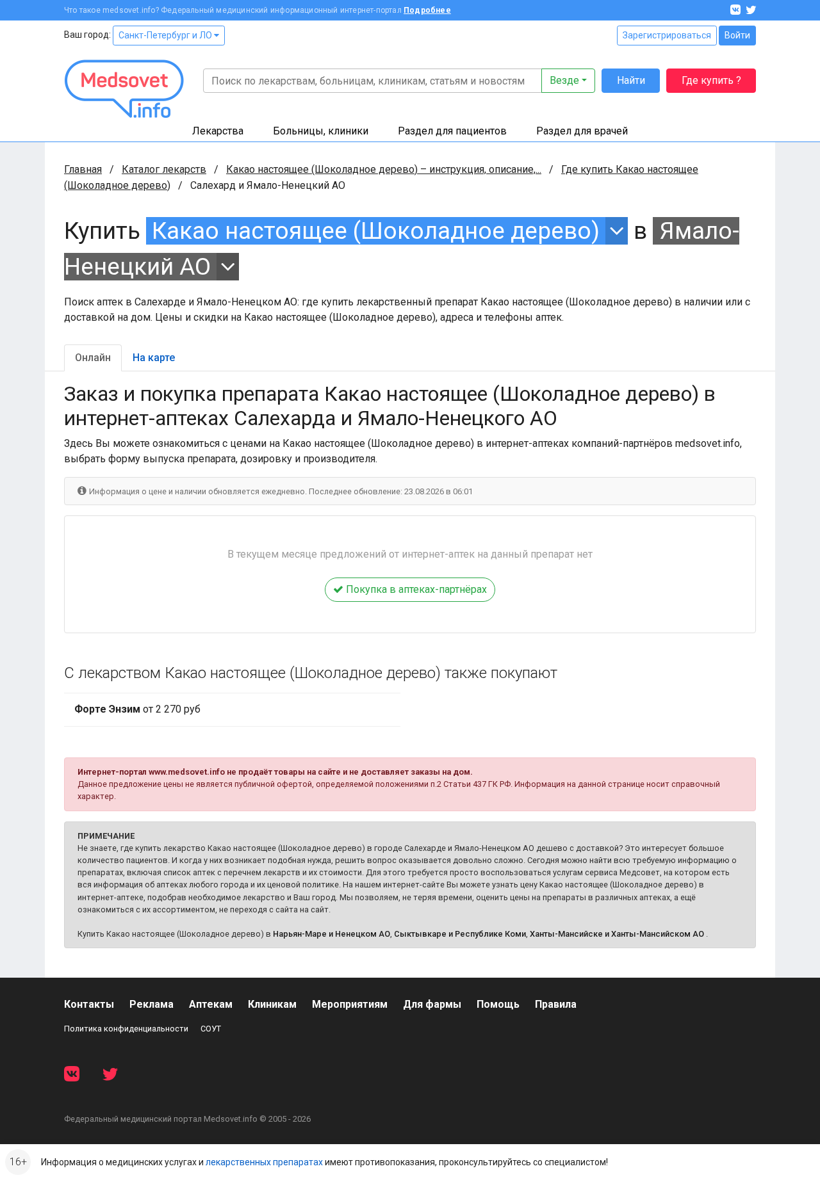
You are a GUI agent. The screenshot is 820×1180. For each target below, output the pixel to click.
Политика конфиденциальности (126, 1028)
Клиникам (272, 1004)
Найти (631, 80)
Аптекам (211, 1004)
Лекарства (217, 131)
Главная (83, 169)
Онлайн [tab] (93, 358)
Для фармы (432, 1004)
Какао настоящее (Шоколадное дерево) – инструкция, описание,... (383, 169)
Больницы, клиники (320, 131)
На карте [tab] (154, 358)
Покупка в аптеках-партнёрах (415, 589)
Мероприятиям (350, 1004)
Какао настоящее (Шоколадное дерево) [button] (376, 231)
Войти (737, 35)
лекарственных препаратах (264, 1162)
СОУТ (211, 1028)
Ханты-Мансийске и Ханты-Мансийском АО (617, 934)
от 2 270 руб (137, 709)
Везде (564, 80)
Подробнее (427, 10)
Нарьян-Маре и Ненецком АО (331, 934)
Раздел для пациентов (452, 131)
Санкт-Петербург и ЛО (166, 35)
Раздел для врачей (582, 131)
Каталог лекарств (164, 169)
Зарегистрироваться (667, 35)
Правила (556, 1004)
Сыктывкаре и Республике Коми (460, 934)
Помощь (498, 1004)
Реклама (151, 1004)
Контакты (89, 1004)
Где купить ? (711, 80)
